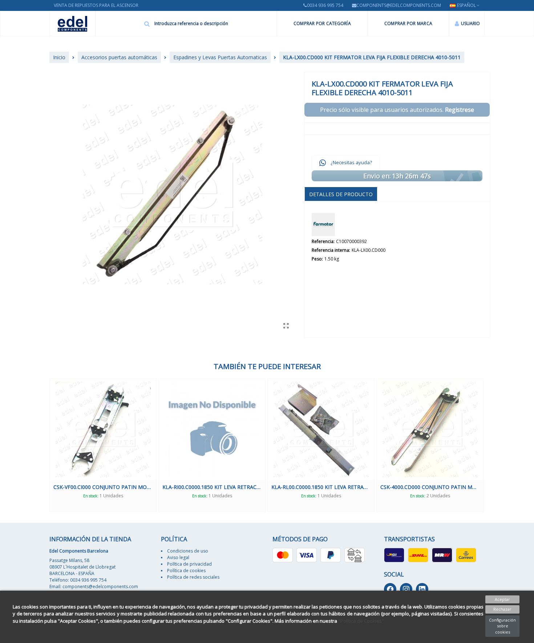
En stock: (90, 495)
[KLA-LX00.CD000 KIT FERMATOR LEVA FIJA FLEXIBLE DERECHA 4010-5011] (285, 325)
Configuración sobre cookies (502, 626)
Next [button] (490, 445)
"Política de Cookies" (361, 621)
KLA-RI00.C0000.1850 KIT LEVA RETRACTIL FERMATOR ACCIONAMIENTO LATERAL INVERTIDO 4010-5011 (212, 487)
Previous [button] (44, 445)
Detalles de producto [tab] (341, 194)
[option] (103, 445)
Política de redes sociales (193, 577)
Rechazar (502, 609)
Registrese (459, 110)
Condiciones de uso (187, 551)
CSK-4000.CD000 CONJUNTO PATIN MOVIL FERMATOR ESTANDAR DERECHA (430, 487)
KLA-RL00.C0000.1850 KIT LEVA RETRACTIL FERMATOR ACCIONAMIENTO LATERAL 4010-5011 (321, 487)
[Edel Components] (72, 24)
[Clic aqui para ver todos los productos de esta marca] (323, 224)
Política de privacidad (189, 564)
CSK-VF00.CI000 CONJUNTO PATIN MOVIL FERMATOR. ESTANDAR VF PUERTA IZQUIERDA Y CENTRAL (103, 487)
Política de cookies (186, 570)
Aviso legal (178, 557)
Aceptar (502, 599)
